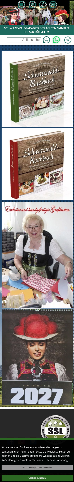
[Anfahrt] (32, 5)
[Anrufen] (43, 5)
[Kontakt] (53, 5)
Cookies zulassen (37, 478)
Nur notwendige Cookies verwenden (37, 467)
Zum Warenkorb (68, 37)
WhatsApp (56, 38)
